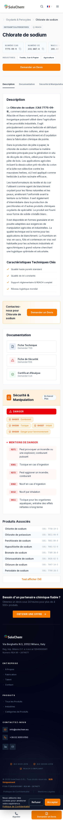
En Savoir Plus (48, 397)
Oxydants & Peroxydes (18, 19)
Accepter (52, 802)
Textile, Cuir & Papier (29, 57)
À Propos (9, 669)
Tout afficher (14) (32, 579)
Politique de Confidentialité (16, 791)
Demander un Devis (31, 67)
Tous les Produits (13, 701)
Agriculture (49, 57)
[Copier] (20, 49)
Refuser (36, 802)
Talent (8, 679)
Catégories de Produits (16, 711)
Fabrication (10, 674)
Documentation (27, 84)
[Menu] (57, 6)
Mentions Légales (46, 791)
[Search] (42, 6)
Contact (9, 684)
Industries (10, 706)
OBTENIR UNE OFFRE (29, 614)
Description (9, 84)
